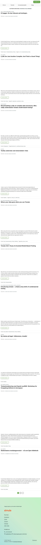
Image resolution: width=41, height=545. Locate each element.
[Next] (23, 493)
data (21, 241)
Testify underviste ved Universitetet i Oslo (14, 150)
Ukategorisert (6, 146)
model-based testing (20, 146)
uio (14, 197)
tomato (24, 146)
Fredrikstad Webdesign (17, 541)
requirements (15, 101)
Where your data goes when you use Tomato (15, 202)
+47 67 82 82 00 (9, 531)
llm (11, 101)
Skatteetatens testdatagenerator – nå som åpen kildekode (19, 450)
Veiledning (15, 200)
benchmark (13, 146)
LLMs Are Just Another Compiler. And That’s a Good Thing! (20, 56)
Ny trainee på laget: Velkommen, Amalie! (14, 336)
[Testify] (5, 2)
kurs (10, 197)
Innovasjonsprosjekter (22, 5)
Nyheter (5, 197)
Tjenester (12, 5)
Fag (1, 11)
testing (22, 101)
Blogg (32, 5)
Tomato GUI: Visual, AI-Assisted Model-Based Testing (18, 246)
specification (19, 101)
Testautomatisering (7, 11)
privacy (24, 241)
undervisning (17, 197)
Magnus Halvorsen (25, 8)
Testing (12, 11)
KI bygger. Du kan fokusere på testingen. (14, 13)
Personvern (34, 540)
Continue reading (5, 48)
